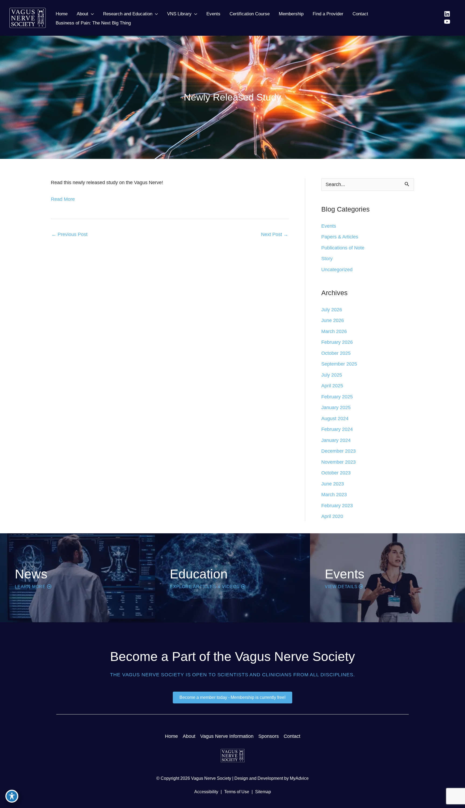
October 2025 (336, 353)
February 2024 (337, 429)
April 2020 (332, 516)
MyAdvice (299, 778)
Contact (292, 736)
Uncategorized (337, 269)
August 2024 (334, 418)
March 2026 (334, 331)
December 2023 (338, 451)
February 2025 (337, 396)
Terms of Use (236, 791)
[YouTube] (447, 22)
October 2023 (336, 472)
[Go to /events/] (387, 577)
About (189, 736)
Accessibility (206, 791)
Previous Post (69, 234)
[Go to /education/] (232, 577)
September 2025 (339, 364)
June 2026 (332, 320)
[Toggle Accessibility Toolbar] (11, 796)
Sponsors (268, 736)
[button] (85, 14)
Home (171, 736)
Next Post (274, 234)
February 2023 (337, 505)
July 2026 (331, 309)
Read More (63, 199)
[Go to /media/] (77, 577)
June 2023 (332, 484)
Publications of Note (342, 248)
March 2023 (334, 494)
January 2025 (336, 407)
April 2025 (332, 385)
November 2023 (338, 462)
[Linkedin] (447, 14)
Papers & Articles (339, 236)
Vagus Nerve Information (226, 736)
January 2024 (336, 440)
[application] (91, 14)
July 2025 (331, 375)
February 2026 (337, 342)
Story (327, 258)
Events (328, 226)
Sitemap (263, 791)
